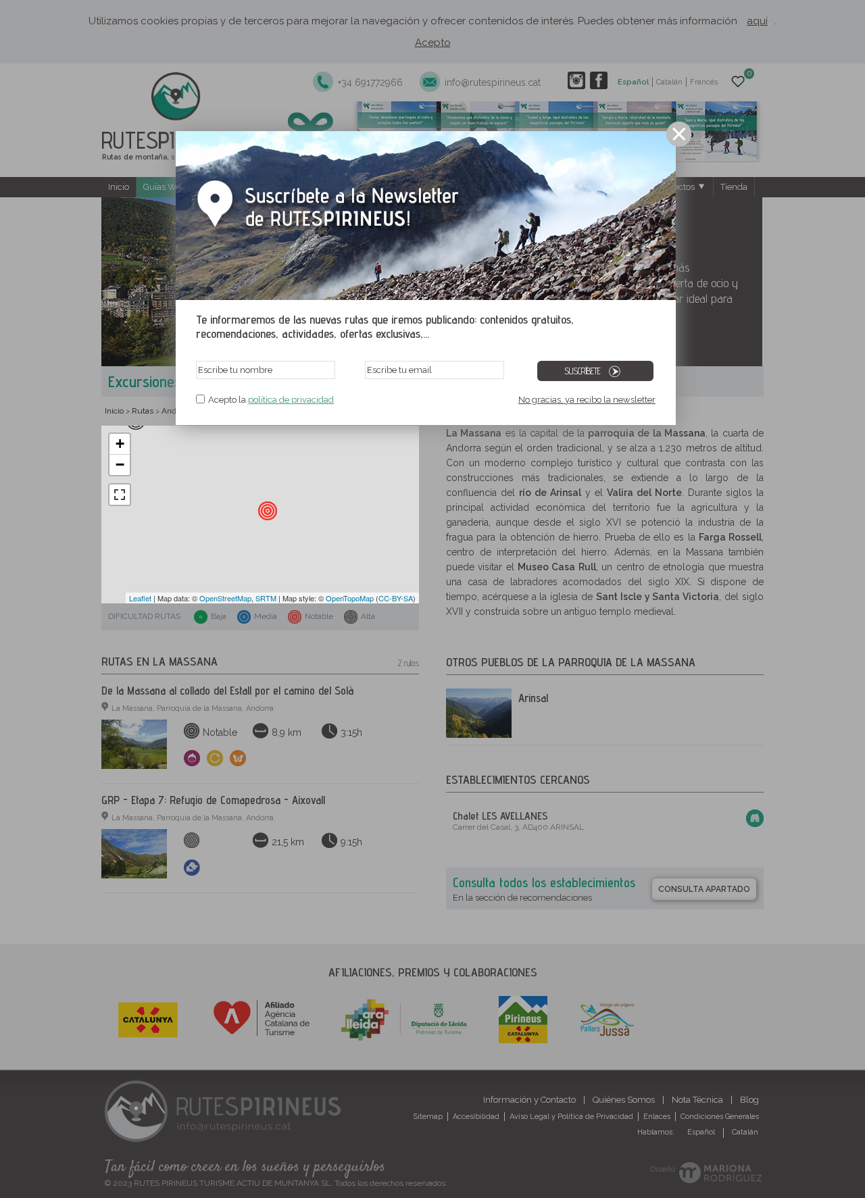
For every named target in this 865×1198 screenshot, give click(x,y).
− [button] (120, 464)
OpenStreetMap (225, 598)
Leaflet (140, 598)
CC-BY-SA (395, 598)
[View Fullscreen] (119, 494)
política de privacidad (291, 400)
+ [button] (120, 443)
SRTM (265, 598)
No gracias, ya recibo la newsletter (587, 400)
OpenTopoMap (350, 598)
